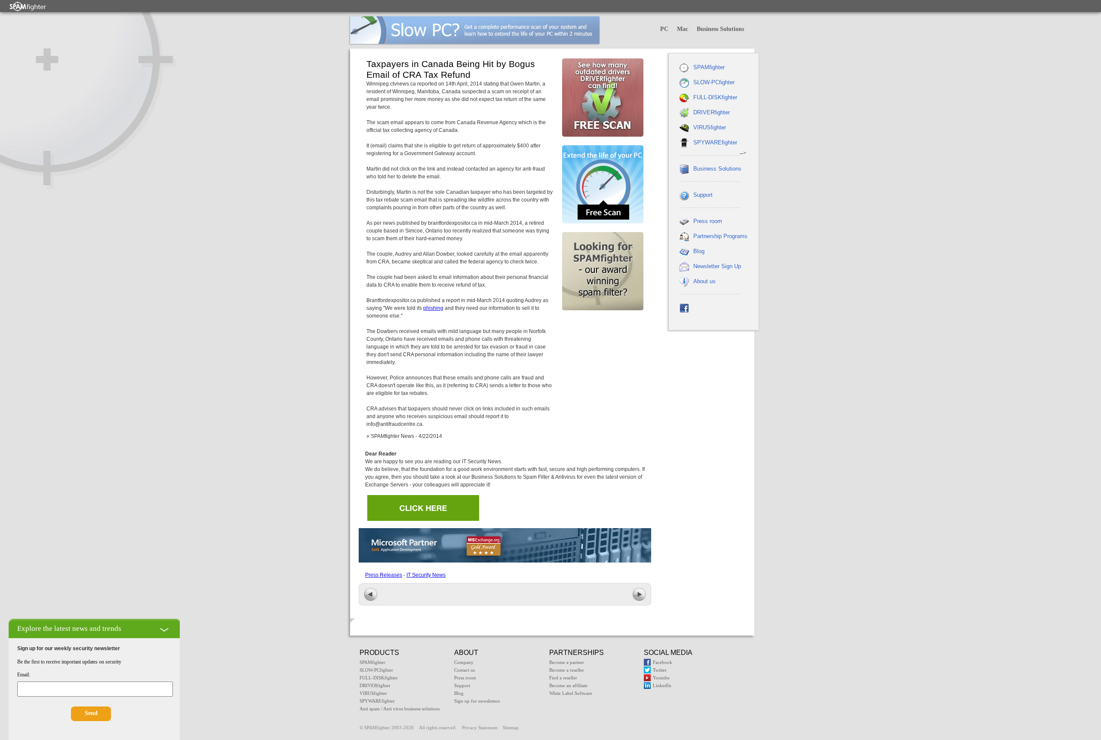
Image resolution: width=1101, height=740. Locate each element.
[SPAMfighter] (28, 6)
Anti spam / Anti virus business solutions (400, 708)
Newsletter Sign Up (717, 266)
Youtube (661, 677)
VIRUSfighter (709, 127)
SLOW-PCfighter (714, 82)
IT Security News (426, 575)
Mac (682, 29)
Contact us (464, 670)
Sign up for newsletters (477, 700)
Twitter (660, 670)
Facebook (662, 662)
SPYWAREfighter (715, 142)
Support (703, 195)
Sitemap (511, 727)
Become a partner (566, 662)
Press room (707, 221)
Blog (698, 251)
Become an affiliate (568, 685)
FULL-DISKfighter (715, 97)
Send (91, 713)
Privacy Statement (480, 727)
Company (464, 662)
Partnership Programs (720, 236)
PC (664, 29)
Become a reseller (566, 670)
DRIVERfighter (711, 112)
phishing (433, 308)
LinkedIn (662, 685)
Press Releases (383, 575)
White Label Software (570, 693)
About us (704, 281)
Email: (23, 675)
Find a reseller (563, 677)
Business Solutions (720, 29)
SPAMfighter (709, 67)
